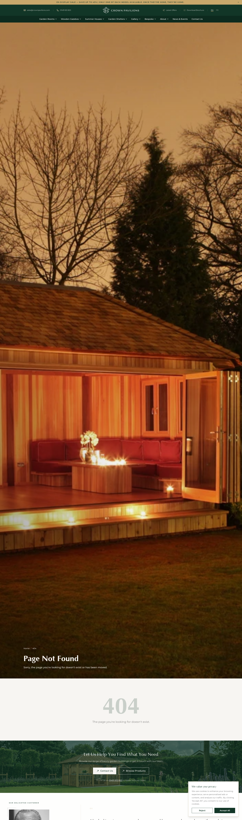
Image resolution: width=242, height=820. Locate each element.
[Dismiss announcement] (238, 2)
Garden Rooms (46, 19)
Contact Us (197, 19)
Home (27, 648)
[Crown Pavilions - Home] (121, 10)
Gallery (134, 19)
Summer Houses (93, 19)
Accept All (225, 810)
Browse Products (136, 771)
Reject (202, 810)
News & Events (180, 19)
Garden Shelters (116, 19)
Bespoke (149, 19)
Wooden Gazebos (70, 19)
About (163, 19)
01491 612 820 (115, 780)
